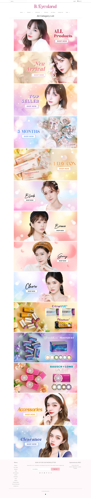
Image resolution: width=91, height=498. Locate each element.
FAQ (16, 471)
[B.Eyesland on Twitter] (40, 473)
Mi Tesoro (16, 476)
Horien (15, 474)
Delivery (46, 12)
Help (67, 12)
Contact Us (60, 12)
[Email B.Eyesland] (51, 473)
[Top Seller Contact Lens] (45, 115)
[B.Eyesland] (45, 7)
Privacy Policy (16, 482)
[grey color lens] (45, 271)
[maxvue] (45, 331)
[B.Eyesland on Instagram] (49, 473)
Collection (37, 12)
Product (29, 12)
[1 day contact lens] (45, 180)
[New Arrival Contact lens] (45, 83)
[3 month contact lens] (45, 147)
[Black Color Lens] (45, 210)
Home (21, 12)
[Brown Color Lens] (45, 240)
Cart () (79, 1)
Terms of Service (15, 484)
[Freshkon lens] (45, 362)
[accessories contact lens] (45, 424)
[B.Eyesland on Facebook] (42, 473)
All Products (15, 472)
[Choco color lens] (45, 301)
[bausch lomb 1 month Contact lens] (45, 392)
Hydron (15, 480)
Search (15, 465)
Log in (74, 1)
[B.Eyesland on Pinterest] (46, 473)
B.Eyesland (47, 491)
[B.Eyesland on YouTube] (44, 473)
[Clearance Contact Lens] (45, 457)
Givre (16, 478)
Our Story (53, 12)
